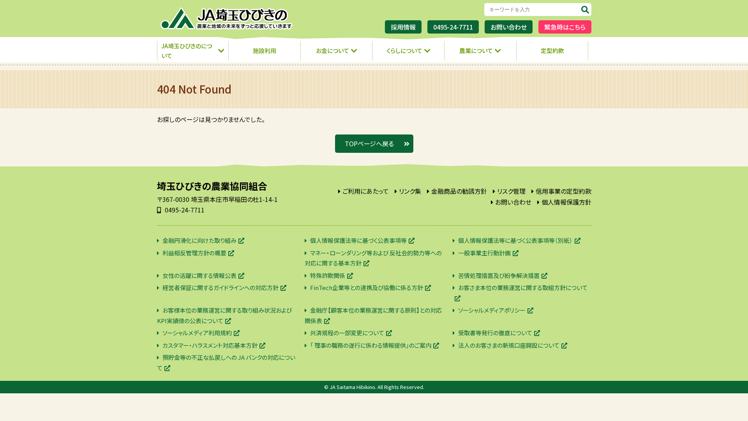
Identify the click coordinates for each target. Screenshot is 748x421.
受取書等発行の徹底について (495, 333)
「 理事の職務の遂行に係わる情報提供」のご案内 (370, 345)
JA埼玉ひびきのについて (186, 51)
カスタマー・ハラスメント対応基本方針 (210, 345)
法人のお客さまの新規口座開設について (508, 345)
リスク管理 (511, 191)
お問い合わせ (508, 27)
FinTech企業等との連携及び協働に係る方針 (366, 287)
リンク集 (410, 191)
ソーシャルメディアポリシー (492, 310)
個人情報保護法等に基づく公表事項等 (358, 240)
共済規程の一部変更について (347, 333)
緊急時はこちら (565, 27)
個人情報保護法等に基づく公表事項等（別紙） (515, 240)
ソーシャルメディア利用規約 (197, 333)
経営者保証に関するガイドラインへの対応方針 (220, 287)
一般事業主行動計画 (484, 253)
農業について (476, 50)
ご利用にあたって (365, 191)
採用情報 (403, 27)
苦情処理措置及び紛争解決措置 (499, 275)
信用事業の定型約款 (563, 191)
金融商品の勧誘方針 (459, 191)
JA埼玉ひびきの (227, 18)
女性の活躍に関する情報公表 (199, 275)
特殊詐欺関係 (327, 275)
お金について (332, 50)
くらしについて (404, 50)
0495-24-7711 (453, 27)
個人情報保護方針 (566, 202)
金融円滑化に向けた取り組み (199, 240)
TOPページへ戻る (369, 143)
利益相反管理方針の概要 (194, 253)
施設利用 (264, 50)
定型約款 (552, 50)
